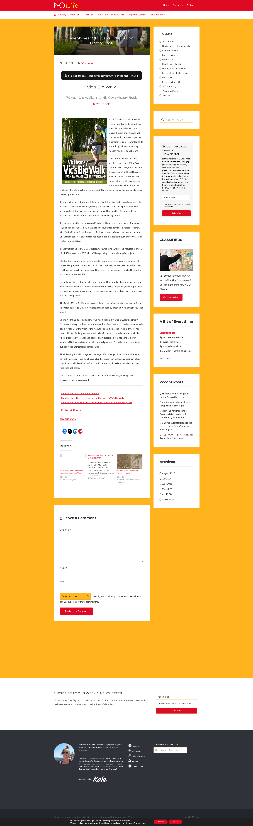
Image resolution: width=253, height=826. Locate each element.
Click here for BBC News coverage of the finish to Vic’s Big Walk (92, 398)
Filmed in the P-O (170, 50)
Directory (61, 14)
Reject (175, 822)
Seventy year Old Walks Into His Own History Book (101, 40)
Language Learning (137, 14)
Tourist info (102, 14)
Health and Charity (171, 64)
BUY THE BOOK (101, 104)
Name (63, 567)
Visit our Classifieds (171, 297)
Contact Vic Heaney (71, 410)
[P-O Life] (66, 5)
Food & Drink (168, 55)
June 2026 (167, 483)
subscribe (72, 601)
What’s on (74, 14)
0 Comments (87, 63)
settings (141, 823)
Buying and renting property (176, 46)
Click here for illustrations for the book (80, 393)
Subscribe (176, 213)
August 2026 (168, 473)
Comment (65, 529)
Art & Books (168, 41)
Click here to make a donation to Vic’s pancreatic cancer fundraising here (96, 402)
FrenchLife (167, 59)
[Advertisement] (102, 646)
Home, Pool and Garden (174, 68)
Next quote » (166, 358)
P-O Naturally (169, 86)
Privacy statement (185, 703)
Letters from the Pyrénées (175, 73)
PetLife (166, 95)
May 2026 (167, 489)
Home (166, 5)
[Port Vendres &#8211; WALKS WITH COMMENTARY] (102, 467)
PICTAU (129, 817)
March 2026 (168, 499)
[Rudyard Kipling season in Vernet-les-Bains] (129, 461)
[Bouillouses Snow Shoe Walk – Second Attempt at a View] (73, 461)
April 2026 (167, 494)
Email (63, 581)
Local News (168, 77)
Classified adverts (158, 14)
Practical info (117, 14)
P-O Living (88, 14)
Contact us (177, 5)
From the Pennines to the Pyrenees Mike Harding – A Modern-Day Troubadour (173, 414)
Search (192, 5)
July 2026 (167, 478)
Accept (161, 822)
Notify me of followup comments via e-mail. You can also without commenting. (100, 599)
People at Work (170, 91)
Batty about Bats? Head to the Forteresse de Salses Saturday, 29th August (176, 426)
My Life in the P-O (171, 82)
